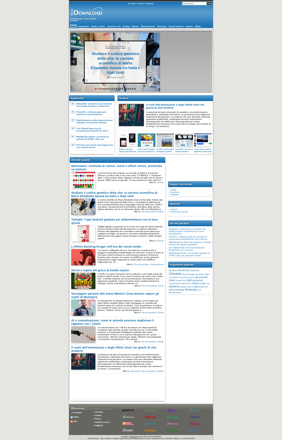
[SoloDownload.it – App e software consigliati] (86, 16)
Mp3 (189, 280)
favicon (192, 277)
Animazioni (135, 371)
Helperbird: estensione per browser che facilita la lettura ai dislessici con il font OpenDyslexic (94, 106)
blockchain (183, 270)
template (182, 287)
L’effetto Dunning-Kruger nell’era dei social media (106, 246)
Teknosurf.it (134, 436)
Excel (186, 277)
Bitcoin (175, 271)
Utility (198, 26)
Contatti (140, 3)
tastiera (174, 286)
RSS (75, 421)
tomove (189, 26)
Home (73, 26)
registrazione (186, 283)
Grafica (126, 26)
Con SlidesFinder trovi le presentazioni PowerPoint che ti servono (92, 130)
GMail (172, 280)
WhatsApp (191, 289)
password (198, 280)
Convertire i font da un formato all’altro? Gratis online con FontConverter (184, 152)
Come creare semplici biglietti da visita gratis (203, 150)
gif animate (201, 277)
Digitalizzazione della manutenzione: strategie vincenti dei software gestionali (94, 122)
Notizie (135, 26)
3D (170, 270)
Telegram (174, 194)
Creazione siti (114, 26)
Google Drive (181, 281)
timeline (190, 287)
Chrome (175, 274)
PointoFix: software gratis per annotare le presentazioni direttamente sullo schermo (91, 114)
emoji (181, 277)
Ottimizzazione (148, 26)
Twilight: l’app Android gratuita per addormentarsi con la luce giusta (115, 63)
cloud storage (188, 274)
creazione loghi (202, 274)
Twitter (173, 190)
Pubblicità (149, 3)
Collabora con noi (102, 422)
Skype (195, 283)
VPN (206, 287)
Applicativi (83, 26)
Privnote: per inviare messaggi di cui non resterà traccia (94, 146)
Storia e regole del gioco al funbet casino (100, 270)
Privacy (98, 419)
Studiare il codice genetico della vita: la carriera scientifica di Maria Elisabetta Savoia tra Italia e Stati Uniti (114, 194)
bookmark (194, 270)
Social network (176, 26)
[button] (95, 89)
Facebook (174, 192)
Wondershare (175, 292)
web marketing (176, 289)
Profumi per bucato (179, 212)
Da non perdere (149, 211)
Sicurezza (162, 26)
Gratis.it (173, 209)
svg (208, 283)
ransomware (175, 283)
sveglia (203, 283)
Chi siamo (132, 3)
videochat (199, 286)
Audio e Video (98, 26)
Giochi (161, 286)
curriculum (174, 277)
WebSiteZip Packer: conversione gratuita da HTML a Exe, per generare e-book (92, 139)
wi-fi (199, 290)
